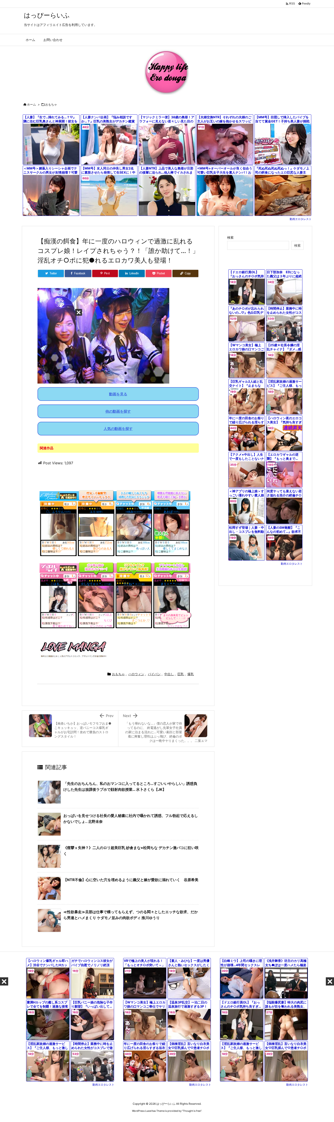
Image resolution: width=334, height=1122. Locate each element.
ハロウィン (136, 674)
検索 (230, 237)
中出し (169, 674)
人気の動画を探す (118, 428)
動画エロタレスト (301, 219)
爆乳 (190, 674)
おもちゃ (51, 104)
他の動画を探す (118, 411)
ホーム (31, 104)
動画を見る (118, 394)
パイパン (154, 674)
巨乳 (180, 674)
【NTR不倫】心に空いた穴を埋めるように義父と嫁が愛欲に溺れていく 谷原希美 (130, 879)
